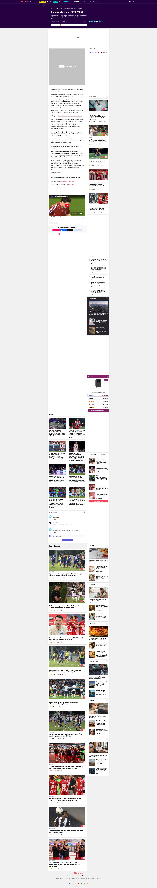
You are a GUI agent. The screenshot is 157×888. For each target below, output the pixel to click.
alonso (55, 223)
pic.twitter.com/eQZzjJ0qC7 (67, 181)
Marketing (60, 880)
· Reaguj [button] (93, 121)
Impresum (64, 880)
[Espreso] (61, 878)
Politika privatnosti (95, 880)
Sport (57, 8)
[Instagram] (93, 52)
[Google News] (103, 52)
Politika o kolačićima (84, 880)
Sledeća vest (78, 218)
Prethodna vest (56, 218)
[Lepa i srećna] (77, 878)
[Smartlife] (83, 878)
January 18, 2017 (70, 184)
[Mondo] (24, 1)
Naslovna (52, 8)
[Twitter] (95, 52)
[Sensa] (87, 878)
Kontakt (68, 880)
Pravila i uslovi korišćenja (75, 880)
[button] (85, 21)
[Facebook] (90, 52)
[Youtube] (98, 52)
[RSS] (106, 52)
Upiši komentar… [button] (57, 536)
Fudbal (60, 8)
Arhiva (90, 880)
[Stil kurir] (69, 878)
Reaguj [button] (55, 519)
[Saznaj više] (107, 298)
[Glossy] (73, 878)
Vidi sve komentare (67, 540)
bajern (51, 223)
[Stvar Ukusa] (99, 878)
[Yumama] (93, 878)
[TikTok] (101, 52)
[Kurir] (57, 878)
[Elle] (66, 878)
